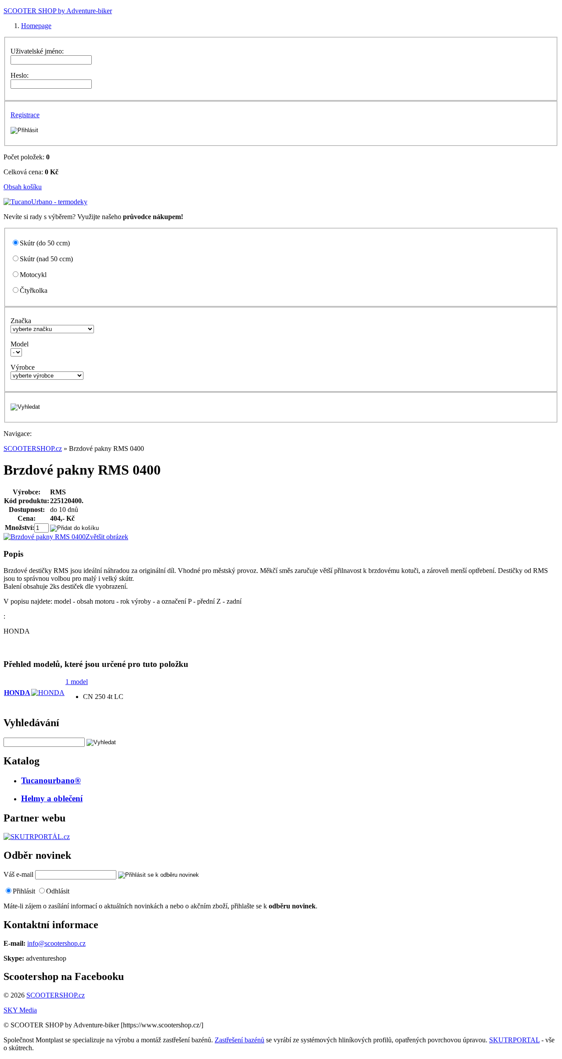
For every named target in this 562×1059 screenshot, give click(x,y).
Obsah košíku (23, 187)
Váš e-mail (18, 874)
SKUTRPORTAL (514, 1040)
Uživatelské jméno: (37, 51)
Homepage (36, 25)
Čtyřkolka (33, 290)
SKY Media (20, 1010)
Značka (21, 320)
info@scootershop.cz (56, 943)
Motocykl (33, 274)
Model (20, 344)
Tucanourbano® (51, 780)
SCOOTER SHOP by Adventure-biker (58, 10)
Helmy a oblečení (52, 798)
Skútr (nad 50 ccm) (46, 259)
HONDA (17, 692)
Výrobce (23, 367)
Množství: (19, 527)
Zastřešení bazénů (239, 1040)
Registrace (25, 115)
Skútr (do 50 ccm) (45, 243)
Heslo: (20, 75)
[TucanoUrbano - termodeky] (45, 201)
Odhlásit (57, 891)
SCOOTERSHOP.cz (33, 448)
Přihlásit (24, 891)
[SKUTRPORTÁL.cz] (37, 836)
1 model (76, 681)
